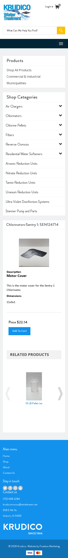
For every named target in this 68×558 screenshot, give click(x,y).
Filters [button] (10, 135)
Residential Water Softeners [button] (24, 154)
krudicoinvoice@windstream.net (20, 504)
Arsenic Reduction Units (21, 163)
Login (48, 6)
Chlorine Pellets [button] (16, 125)
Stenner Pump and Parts (21, 211)
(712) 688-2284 (11, 499)
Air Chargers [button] (14, 106)
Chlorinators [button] (14, 115)
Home (6, 456)
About (6, 467)
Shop (5, 461)
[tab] (34, 106)
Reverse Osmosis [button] (17, 144)
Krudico (22, 546)
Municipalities (16, 83)
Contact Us (9, 473)
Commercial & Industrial (23, 76)
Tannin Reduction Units (20, 182)
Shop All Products (19, 70)
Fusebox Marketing (50, 546)
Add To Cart (19, 331)
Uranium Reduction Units (22, 192)
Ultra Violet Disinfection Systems (27, 201)
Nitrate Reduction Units (21, 173)
